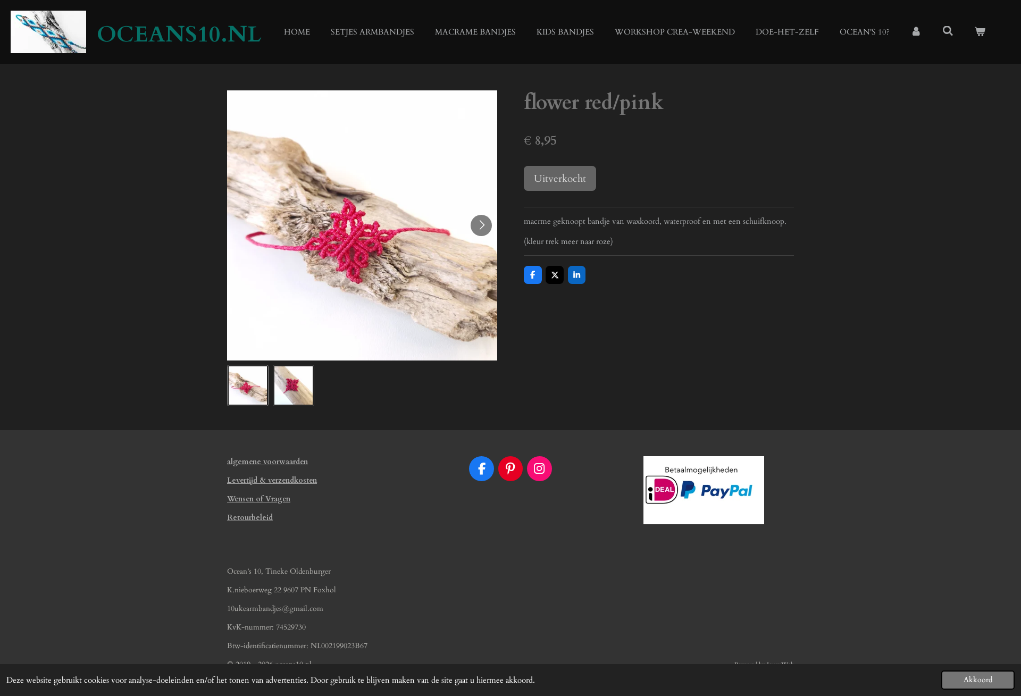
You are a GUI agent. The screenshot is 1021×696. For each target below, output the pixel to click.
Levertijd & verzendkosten (272, 480)
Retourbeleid (250, 518)
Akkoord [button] (978, 680)
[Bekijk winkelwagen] (980, 32)
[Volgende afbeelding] (481, 225)
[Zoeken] (948, 31)
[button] (248, 385)
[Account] (916, 32)
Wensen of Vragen (258, 499)
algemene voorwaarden (267, 462)
